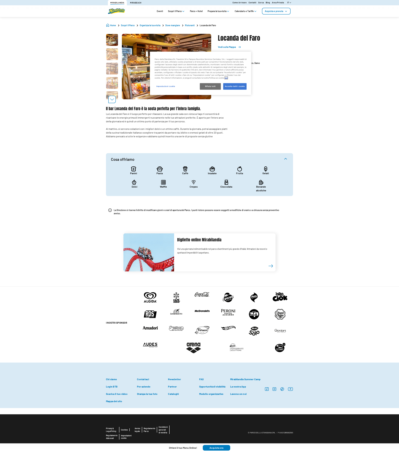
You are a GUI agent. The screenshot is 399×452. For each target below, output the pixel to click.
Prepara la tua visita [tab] (217, 11)
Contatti (252, 2)
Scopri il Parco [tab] (175, 11)
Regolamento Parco (149, 429)
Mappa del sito (114, 401)
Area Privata (278, 2)
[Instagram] (267, 389)
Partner (172, 386)
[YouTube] (290, 389)
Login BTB (112, 386)
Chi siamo (111, 379)
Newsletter (174, 379)
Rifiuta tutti (210, 86)
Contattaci (143, 379)
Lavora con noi (238, 393)
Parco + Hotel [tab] (196, 11)
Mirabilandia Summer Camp (245, 379)
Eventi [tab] (160, 11)
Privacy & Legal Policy (111, 429)
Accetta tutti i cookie (235, 86)
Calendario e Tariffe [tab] (244, 11)
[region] (200, 73)
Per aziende (143, 386)
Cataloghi (173, 393)
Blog (268, 2)
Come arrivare (240, 2)
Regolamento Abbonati (112, 436)
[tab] (276, 11)
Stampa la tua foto (147, 393)
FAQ (201, 379)
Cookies (124, 430)
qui (226, 78)
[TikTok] (282, 389)
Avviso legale (137, 429)
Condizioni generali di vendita (163, 430)
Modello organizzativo (211, 393)
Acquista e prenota (274, 11)
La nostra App (238, 386)
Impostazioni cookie (126, 436)
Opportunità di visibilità (212, 386)
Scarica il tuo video (116, 393)
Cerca (261, 2)
